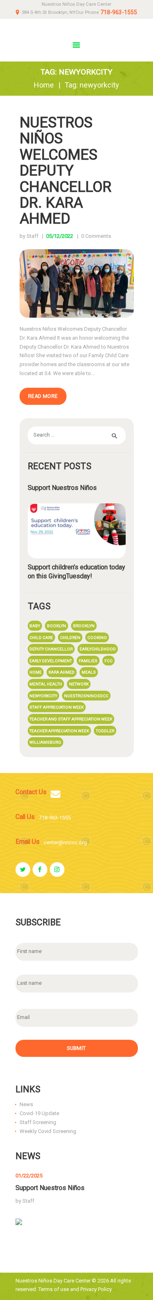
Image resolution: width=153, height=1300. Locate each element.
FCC (108, 661)
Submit (76, 1048)
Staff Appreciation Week (56, 707)
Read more (43, 396)
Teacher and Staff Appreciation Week (70, 719)
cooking (97, 637)
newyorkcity (43, 696)
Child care (41, 637)
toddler (105, 731)
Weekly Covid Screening (48, 1131)
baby (34, 626)
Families (88, 661)
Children (70, 637)
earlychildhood (98, 649)
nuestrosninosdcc (86, 696)
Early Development (50, 661)
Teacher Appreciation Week (59, 731)
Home (44, 85)
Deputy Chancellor (51, 649)
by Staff (30, 236)
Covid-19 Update (39, 1113)
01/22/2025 (29, 1176)
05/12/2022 (59, 236)
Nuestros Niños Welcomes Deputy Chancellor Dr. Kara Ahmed (65, 170)
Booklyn (56, 626)
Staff (28, 1201)
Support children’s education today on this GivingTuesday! (76, 571)
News (26, 1104)
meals (89, 672)
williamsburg (45, 742)
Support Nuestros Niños (62, 488)
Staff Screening (38, 1122)
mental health (45, 684)
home (35, 672)
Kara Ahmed (62, 672)
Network (79, 684)
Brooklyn (84, 626)
